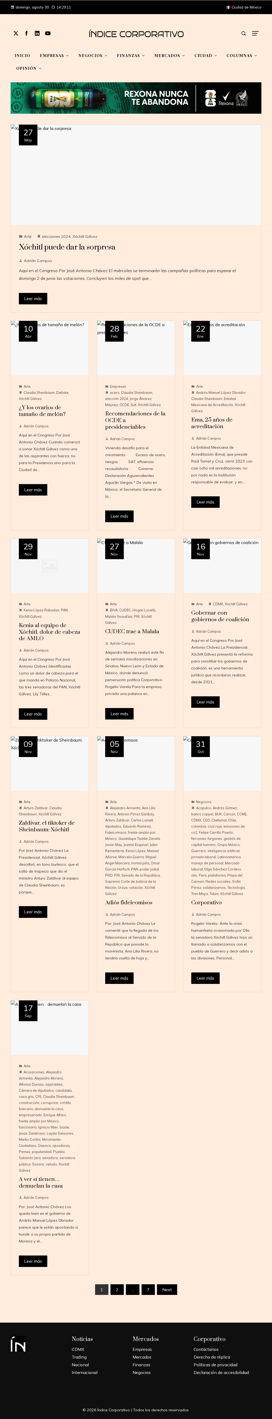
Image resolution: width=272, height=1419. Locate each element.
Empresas (118, 386)
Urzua (123, 887)
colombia (198, 826)
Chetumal (219, 820)
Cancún (229, 814)
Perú (202, 875)
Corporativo (206, 902)
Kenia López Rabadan (41, 610)
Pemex (24, 1152)
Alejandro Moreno (48, 1078)
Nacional (80, 1364)
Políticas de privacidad (215, 1364)
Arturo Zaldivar (36, 808)
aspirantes (54, 1084)
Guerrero (198, 851)
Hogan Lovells (144, 610)
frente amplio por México (39, 1121)
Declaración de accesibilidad (221, 1372)
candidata (64, 1090)
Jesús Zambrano (32, 1133)
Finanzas (141, 1364)
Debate (62, 392)
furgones (215, 838)
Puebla (59, 1152)
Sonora (38, 1164)
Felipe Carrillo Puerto (216, 832)
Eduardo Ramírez (137, 826)
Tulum (214, 894)
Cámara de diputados (36, 1090)
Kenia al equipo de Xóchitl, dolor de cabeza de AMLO (49, 632)
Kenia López (136, 851)
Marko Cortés (30, 1139)
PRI (136, 616)
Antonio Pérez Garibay (135, 814)
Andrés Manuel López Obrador (221, 392)
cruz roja (215, 826)
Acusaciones (34, 1072)
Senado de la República (140, 875)
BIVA (114, 610)
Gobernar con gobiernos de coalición (220, 616)
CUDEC (125, 610)
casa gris (26, 1096)
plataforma (217, 875)
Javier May (113, 845)
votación (136, 887)
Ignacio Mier (48, 1127)
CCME (241, 814)
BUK (218, 814)
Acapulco (203, 808)
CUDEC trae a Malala (132, 631)
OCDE (124, 405)
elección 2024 (116, 398)
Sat (133, 405)
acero (115, 392)
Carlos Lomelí (142, 820)
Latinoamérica (229, 857)
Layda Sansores (60, 1133)
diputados (113, 826)
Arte (28, 236)
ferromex (198, 838)
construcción (29, 1103)
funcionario (28, 1127)
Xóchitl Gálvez (85, 236)
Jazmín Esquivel (136, 845)
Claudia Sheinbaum (39, 392)
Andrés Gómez (225, 808)
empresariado (30, 1115)
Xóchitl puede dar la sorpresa (67, 247)
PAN (64, 610)
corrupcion (49, 1103)
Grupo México (228, 845)
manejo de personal (207, 863)
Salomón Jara (30, 1158)
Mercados (142, 1357)
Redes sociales (218, 881)
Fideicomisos (115, 832)
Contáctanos (206, 1349)
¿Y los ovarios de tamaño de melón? (42, 411)
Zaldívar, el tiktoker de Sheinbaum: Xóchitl (47, 826)
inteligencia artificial (224, 851)
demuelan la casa (49, 1109)
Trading (79, 1357)
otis (194, 875)
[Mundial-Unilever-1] (136, 97)
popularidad (42, 1152)
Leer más (33, 298)
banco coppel (202, 814)
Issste (64, 1127)
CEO (206, 820)
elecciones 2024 (56, 236)
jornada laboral (203, 857)
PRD (109, 875)
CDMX (218, 604)
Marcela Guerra (131, 857)
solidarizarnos (214, 887)
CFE (38, 1096)
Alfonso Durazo (31, 1084)
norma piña (140, 863)
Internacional (84, 1372)
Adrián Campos (38, 260)
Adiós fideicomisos (128, 902)
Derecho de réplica (212, 1357)
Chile (232, 820)
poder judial (149, 869)
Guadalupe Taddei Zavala (139, 838)
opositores (61, 1145)
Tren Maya (199, 894)
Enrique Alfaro (55, 1115)
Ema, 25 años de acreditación (211, 423)
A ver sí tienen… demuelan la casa (41, 1182)
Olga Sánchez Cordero (222, 869)
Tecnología (236, 887)
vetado (51, 1164)
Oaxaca (44, 1145)
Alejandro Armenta (125, 808)
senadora (50, 1158)
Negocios (203, 802)
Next (167, 1289)
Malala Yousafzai (118, 616)
